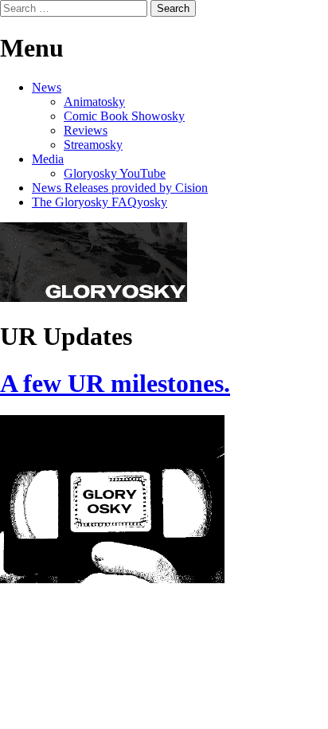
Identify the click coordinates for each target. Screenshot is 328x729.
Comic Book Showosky (124, 116)
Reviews (85, 130)
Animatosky (94, 101)
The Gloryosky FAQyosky (99, 202)
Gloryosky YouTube (115, 173)
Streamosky (93, 144)
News (46, 87)
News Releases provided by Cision (120, 187)
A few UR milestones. (115, 383)
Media (48, 159)
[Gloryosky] (93, 297)
